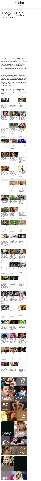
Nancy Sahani (4, 18)
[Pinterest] (7, 21)
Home (2, 9)
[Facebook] (2, 21)
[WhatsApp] (9, 21)
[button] (39, 8)
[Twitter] (4, 21)
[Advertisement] (14, 50)
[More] (12, 21)
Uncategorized (6, 9)
